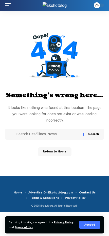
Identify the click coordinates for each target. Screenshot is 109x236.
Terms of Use (24, 227)
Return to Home (54, 151)
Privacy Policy (64, 222)
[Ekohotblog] (55, 5)
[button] (89, 225)
